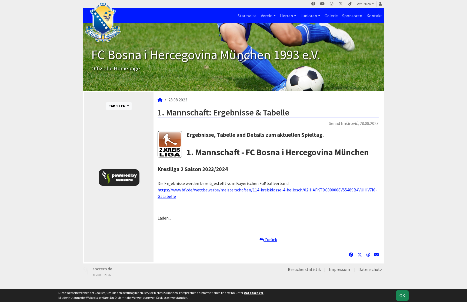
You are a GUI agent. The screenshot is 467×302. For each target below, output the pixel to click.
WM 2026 (364, 3)
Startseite (247, 15)
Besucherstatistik (304, 269)
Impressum (339, 269)
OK (402, 295)
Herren (286, 15)
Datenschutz (370, 269)
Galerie (331, 15)
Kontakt (374, 15)
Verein (266, 15)
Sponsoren (352, 15)
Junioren (309, 15)
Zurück (270, 239)
